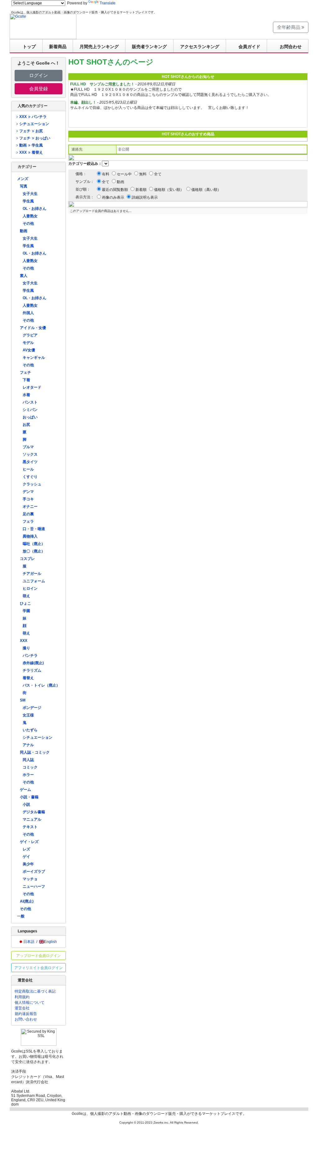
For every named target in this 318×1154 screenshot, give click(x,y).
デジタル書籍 (34, 812)
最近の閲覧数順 (115, 189)
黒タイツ (30, 462)
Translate (108, 3)
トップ (29, 46)
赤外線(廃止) (33, 663)
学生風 (28, 201)
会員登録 (38, 88)
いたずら (30, 730)
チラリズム (32, 670)
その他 (28, 223)
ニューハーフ (34, 886)
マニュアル (32, 819)
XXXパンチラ (32, 117)
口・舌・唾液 (34, 529)
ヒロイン (30, 588)
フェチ (25, 372)
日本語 (28, 942)
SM (22, 700)
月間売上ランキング (99, 46)
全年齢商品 (289, 27)
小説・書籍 (29, 797)
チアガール (32, 573)
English (50, 942)
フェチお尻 (31, 131)
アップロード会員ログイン (38, 955)
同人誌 (28, 760)
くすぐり (30, 477)
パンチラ (30, 655)
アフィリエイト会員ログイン (38, 968)
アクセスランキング (199, 46)
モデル (28, 342)
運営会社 (22, 1008)
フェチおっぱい (34, 138)
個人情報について (29, 1002)
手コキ (28, 499)
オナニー (30, 506)
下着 (26, 380)
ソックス (30, 454)
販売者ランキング (149, 46)
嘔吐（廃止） (34, 544)
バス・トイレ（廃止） (41, 685)
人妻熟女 (30, 216)
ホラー (28, 775)
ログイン (38, 75)
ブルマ (28, 447)
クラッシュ (32, 484)
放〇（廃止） (34, 551)
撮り (26, 648)
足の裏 (28, 514)
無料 (143, 174)
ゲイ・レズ (29, 842)
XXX (23, 640)
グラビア (30, 335)
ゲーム (25, 789)
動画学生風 (31, 145)
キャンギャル (34, 357)
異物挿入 (30, 536)
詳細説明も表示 (145, 197)
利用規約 (22, 997)
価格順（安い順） (169, 189)
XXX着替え (31, 152)
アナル (28, 745)
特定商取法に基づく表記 (35, 991)
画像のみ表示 (113, 197)
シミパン (30, 410)
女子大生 (30, 194)
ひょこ (25, 603)
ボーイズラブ (34, 871)
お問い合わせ (26, 1019)
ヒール (28, 469)
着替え (28, 678)
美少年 (28, 864)
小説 (26, 804)
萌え (26, 596)
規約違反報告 (26, 1014)
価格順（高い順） (206, 189)
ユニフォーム (34, 581)
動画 (23, 231)
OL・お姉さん (34, 208)
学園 (26, 611)
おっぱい (30, 417)
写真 (23, 186)
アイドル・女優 (33, 328)
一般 (21, 916)
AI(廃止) (27, 901)
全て (157, 174)
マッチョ (30, 879)
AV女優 (29, 350)
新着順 (141, 189)
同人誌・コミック (35, 752)
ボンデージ (32, 707)
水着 (26, 395)
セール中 (124, 174)
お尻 (26, 424)
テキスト (30, 827)
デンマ (28, 491)
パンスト (30, 402)
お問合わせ (291, 46)
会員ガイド (249, 46)
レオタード (32, 387)
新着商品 (57, 46)
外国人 (28, 313)
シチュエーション (34, 124)
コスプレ (27, 559)
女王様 (28, 715)
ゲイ (26, 856)
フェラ (28, 521)
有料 (105, 174)
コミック (30, 767)
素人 (23, 275)
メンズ (22, 179)
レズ (26, 849)
